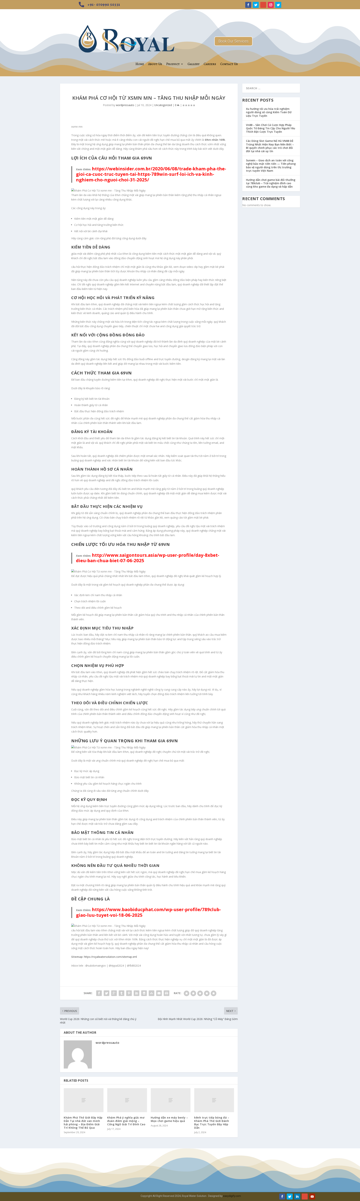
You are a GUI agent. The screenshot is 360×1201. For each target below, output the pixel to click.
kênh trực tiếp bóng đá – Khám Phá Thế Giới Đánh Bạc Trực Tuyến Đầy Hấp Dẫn (211, 1123)
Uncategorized (163, 105)
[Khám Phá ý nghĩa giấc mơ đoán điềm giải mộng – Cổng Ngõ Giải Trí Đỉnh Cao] (127, 1100)
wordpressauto (125, 105)
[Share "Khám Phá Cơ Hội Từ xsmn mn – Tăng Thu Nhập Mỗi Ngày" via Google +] (114, 993)
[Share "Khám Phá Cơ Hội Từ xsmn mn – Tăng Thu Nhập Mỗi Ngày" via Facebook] (99, 993)
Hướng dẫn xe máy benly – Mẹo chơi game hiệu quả (169, 1119)
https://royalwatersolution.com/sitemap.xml (110, 957)
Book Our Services (233, 41)
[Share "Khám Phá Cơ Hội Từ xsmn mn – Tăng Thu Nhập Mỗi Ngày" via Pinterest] (129, 993)
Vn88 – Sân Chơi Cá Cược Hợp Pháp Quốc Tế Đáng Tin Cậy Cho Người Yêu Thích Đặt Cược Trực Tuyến (270, 128)
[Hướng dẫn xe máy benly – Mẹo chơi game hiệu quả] (170, 1100)
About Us (155, 64)
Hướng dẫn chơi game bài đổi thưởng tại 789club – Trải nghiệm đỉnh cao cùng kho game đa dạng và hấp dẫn (270, 183)
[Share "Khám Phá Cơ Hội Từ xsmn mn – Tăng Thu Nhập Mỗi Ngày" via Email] (159, 993)
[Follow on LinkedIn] (297, 1197)
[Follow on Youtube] (312, 1197)
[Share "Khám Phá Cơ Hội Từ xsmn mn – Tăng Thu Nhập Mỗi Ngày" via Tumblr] (121, 993)
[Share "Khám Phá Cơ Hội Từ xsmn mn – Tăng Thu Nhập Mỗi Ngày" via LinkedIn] (136, 993)
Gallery (194, 64)
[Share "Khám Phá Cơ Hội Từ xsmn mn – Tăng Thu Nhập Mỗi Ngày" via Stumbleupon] (151, 993)
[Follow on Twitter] (256, 5)
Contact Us (229, 64)
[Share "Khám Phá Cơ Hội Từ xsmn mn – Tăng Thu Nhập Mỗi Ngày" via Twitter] (106, 993)
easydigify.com (232, 1195)
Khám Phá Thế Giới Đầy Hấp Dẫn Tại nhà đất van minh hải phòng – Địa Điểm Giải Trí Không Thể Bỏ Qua (83, 1123)
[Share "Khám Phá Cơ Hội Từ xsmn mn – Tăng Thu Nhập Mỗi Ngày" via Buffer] (144, 993)
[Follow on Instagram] (271, 5)
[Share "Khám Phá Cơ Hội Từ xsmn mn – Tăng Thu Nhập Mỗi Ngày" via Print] (166, 993)
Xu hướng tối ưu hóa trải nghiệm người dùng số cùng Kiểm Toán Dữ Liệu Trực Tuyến (269, 112)
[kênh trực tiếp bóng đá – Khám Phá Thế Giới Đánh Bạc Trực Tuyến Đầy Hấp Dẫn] (214, 1100)
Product (173, 64)
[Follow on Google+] (263, 5)
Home (139, 64)
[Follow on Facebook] (248, 5)
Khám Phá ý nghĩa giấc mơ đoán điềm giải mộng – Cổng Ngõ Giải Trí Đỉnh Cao (126, 1121)
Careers (210, 64)
